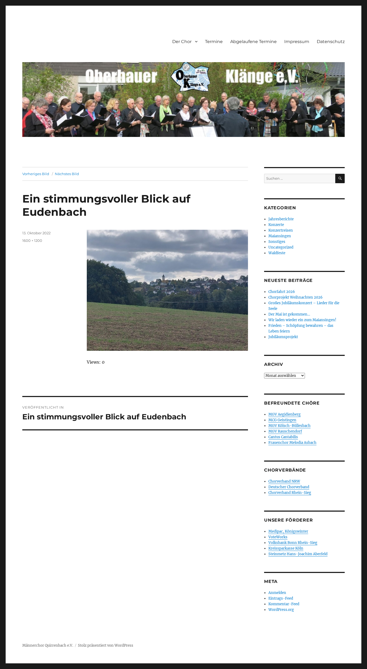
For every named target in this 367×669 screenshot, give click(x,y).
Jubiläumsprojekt (283, 337)
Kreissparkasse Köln (285, 548)
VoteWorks (277, 537)
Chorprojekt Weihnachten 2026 (295, 297)
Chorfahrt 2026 (281, 291)
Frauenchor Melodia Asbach (292, 442)
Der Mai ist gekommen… (289, 314)
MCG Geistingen (282, 420)
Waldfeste (276, 253)
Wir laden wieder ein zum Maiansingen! (302, 320)
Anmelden (277, 592)
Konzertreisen (280, 230)
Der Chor (182, 41)
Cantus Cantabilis (283, 437)
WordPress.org (281, 609)
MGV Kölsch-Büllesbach (289, 425)
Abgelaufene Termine (253, 41)
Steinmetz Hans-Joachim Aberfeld (298, 554)
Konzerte (276, 224)
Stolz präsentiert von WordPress (105, 645)
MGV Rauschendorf (285, 431)
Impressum (296, 41)
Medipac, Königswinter (288, 531)
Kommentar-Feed (283, 604)
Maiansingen (279, 236)
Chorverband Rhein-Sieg (289, 492)
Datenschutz (331, 41)
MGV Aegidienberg (284, 414)
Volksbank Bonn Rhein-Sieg (292, 542)
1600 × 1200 (32, 240)
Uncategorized (280, 247)
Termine (214, 41)
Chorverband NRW (284, 481)
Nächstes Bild (67, 174)
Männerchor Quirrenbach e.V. (47, 645)
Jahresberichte (281, 219)
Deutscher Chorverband (288, 487)
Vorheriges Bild (35, 174)
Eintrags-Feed (280, 598)
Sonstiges (276, 241)
